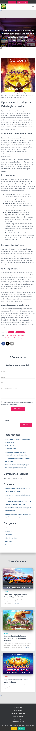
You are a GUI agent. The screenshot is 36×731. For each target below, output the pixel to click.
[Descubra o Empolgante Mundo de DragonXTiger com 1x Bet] (18, 578)
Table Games (12, 335)
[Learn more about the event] (18, 14)
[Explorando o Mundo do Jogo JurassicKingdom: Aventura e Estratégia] (18, 620)
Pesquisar (7, 420)
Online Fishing (18, 338)
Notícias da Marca (18, 722)
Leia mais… (17, 603)
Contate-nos (26, 338)
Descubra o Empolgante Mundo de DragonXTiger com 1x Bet (16, 596)
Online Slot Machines (7, 338)
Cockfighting (20, 335)
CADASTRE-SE (22, 2)
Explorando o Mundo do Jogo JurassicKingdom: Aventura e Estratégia (15, 638)
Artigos (11, 332)
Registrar (21, 728)
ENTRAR (12, 2)
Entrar (14, 728)
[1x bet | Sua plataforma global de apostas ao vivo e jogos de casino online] (4, 6)
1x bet (6, 335)
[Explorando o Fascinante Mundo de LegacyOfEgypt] (18, 663)
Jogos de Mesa (20, 332)
